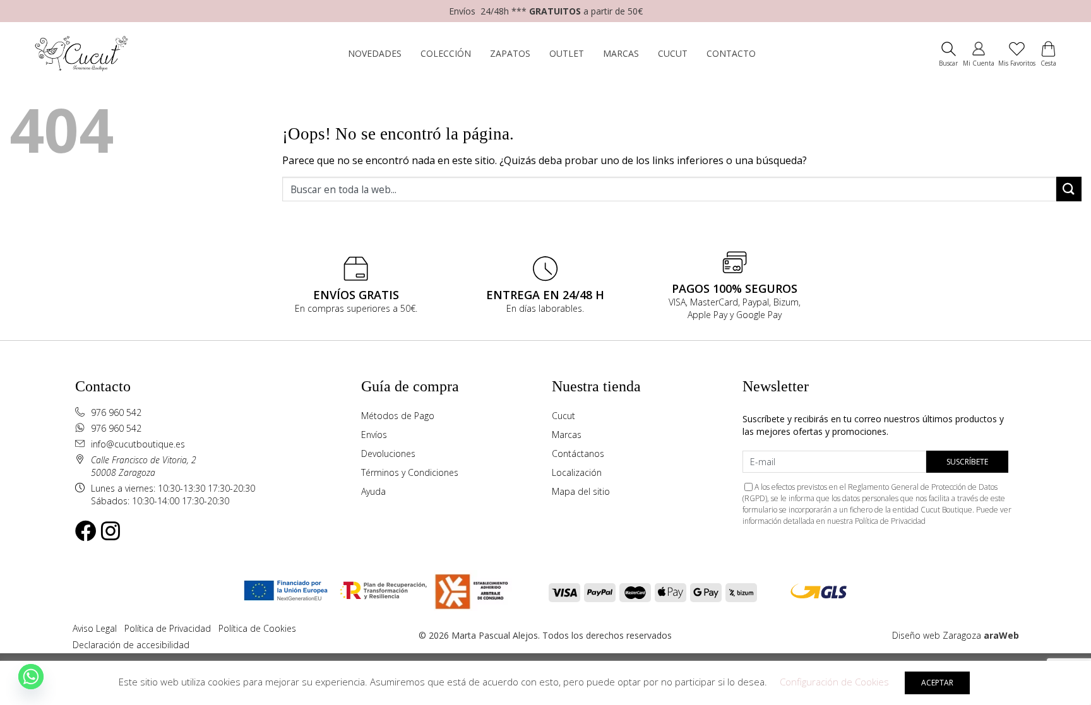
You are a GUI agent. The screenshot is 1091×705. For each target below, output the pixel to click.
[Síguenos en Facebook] (86, 531)
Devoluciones (388, 453)
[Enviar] (1069, 189)
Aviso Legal (95, 628)
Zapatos (510, 53)
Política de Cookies (257, 628)
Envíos (374, 435)
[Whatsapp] (31, 676)
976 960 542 (116, 412)
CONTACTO (731, 53)
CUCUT (673, 53)
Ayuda (373, 491)
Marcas (566, 435)
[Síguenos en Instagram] (110, 531)
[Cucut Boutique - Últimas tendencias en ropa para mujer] (88, 53)
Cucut (563, 416)
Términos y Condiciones (409, 472)
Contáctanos (578, 453)
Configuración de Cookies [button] (834, 681)
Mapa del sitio (581, 491)
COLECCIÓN (445, 53)
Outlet (566, 53)
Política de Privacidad (890, 521)
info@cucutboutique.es (138, 444)
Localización (577, 472)
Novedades (375, 53)
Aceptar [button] (937, 682)
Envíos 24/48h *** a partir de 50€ (546, 11)
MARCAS (621, 53)
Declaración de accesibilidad (131, 645)
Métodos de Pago (397, 416)
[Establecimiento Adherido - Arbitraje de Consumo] (285, 590)
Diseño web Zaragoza (936, 635)
